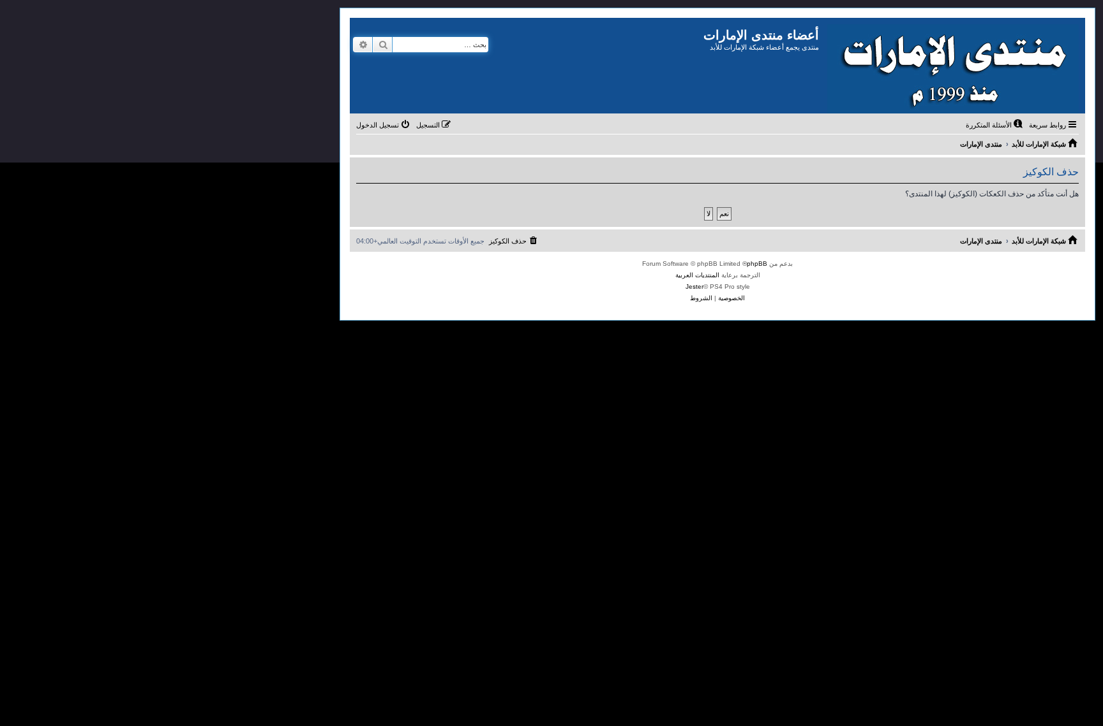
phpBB (757, 263)
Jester (694, 286)
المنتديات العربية (697, 275)
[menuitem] (995, 125)
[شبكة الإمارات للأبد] (952, 65)
